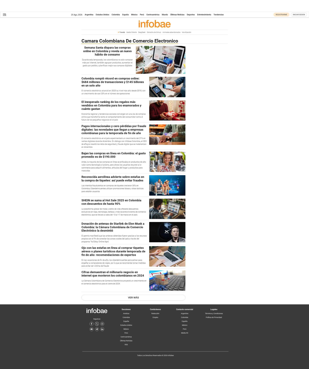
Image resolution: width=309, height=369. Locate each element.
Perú (142, 14)
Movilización (186, 32)
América (126, 313)
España (125, 14)
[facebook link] (91, 324)
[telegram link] (97, 329)
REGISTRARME (281, 15)
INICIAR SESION (299, 15)
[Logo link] (154, 23)
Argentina (89, 14)
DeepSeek (141, 32)
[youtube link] (91, 329)
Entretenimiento (204, 14)
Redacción (155, 313)
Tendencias (219, 14)
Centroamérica (152, 14)
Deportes (191, 14)
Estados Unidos (102, 14)
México (134, 14)
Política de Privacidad (214, 317)
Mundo (165, 14)
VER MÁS (133, 297)
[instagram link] (102, 324)
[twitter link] (97, 324)
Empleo (155, 317)
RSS (126, 345)
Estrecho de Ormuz (154, 32)
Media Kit (184, 333)
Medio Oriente (131, 32)
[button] (4, 14)
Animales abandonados (171, 32)
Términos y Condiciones (214, 313)
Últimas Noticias (177, 14)
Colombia (116, 14)
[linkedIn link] (102, 329)
